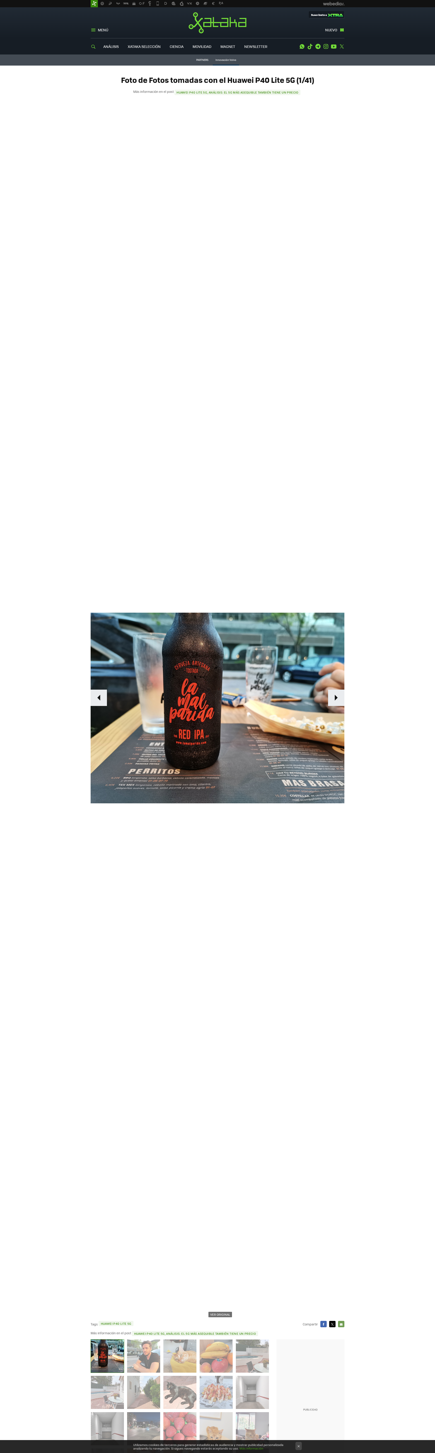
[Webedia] (333, 3)
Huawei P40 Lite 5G (116, 1323)
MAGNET (227, 46)
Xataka (217, 22)
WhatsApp (302, 46)
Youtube (333, 46)
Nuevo (331, 29)
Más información (251, 1448)
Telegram (318, 46)
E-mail (341, 1324)
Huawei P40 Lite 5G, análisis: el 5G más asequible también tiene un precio (237, 92)
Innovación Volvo (225, 60)
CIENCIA (177, 46)
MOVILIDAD (202, 46)
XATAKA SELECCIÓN (144, 46)
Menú (103, 29)
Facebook (323, 1324)
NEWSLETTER (255, 46)
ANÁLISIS (111, 46)
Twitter (341, 46)
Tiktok (310, 46)
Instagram (326, 46)
